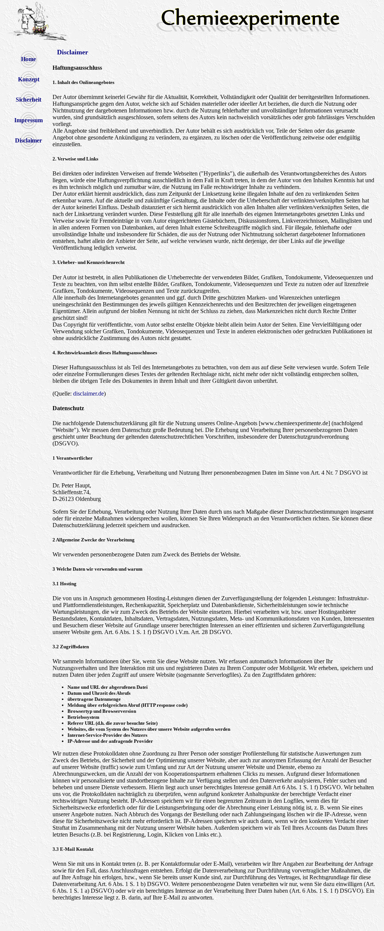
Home (28, 59)
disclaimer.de (88, 393)
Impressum (28, 120)
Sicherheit (28, 99)
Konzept (28, 79)
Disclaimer (28, 140)
